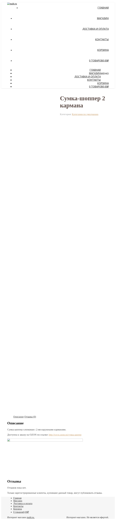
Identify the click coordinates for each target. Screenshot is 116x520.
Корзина (103, 50)
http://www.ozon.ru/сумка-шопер (65, 434)
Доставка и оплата (95, 29)
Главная (103, 7)
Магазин (103, 18)
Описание (18, 416)
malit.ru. (31, 517)
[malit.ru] (12, 3)
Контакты (102, 39)
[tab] (18, 416)
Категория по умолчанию (85, 114)
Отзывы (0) (30, 416)
